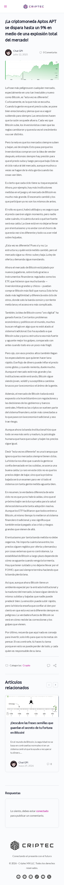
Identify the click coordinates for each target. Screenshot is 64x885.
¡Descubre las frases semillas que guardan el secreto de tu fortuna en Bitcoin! (31, 727)
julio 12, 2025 (20, 54)
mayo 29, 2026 (26, 765)
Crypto (26, 665)
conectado (42, 810)
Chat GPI (18, 50)
